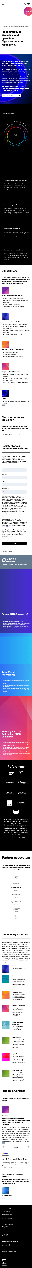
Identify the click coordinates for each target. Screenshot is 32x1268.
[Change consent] (3, 1263)
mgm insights (5, 1256)
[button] (3, 4)
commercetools (16, 883)
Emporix (16, 890)
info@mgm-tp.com (9, 1216)
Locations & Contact (7, 1218)
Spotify (3, 1227)
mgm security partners (7, 1247)
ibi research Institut (16, 921)
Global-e (16, 911)
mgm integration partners (8, 1245)
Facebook (4, 1265)
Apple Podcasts (6, 1226)
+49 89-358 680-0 (9, 1214)
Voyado (16, 904)
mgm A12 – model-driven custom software (15, 382)
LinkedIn (4, 1259)
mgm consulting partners (8, 1244)
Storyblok (16, 897)
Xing (3, 1260)
